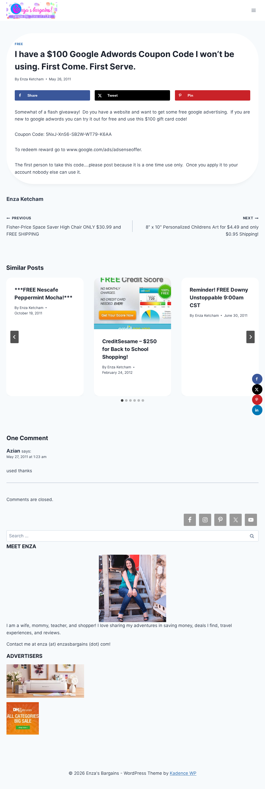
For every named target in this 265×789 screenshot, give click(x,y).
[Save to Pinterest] (257, 400)
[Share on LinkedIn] (257, 410)
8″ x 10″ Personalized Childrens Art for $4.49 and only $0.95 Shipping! (202, 226)
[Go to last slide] (14, 337)
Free (19, 44)
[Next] (250, 337)
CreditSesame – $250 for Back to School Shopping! (129, 349)
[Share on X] (257, 389)
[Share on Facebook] (257, 379)
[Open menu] (254, 10)
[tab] (122, 400)
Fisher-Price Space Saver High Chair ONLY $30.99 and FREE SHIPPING (63, 226)
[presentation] (132, 303)
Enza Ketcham (32, 79)
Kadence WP (183, 773)
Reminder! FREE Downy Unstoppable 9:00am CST (219, 297)
